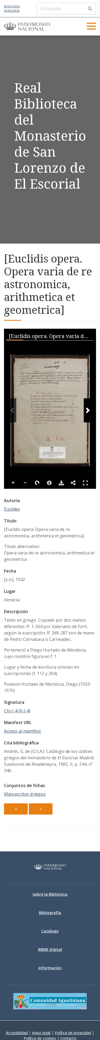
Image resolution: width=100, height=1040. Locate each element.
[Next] (88, 410)
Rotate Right (37, 483)
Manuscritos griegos (25, 794)
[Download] (61, 483)
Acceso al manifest (22, 731)
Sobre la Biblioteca (50, 894)
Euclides (12, 509)
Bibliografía (50, 912)
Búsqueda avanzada (12, 8)
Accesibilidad (17, 1032)
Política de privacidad (73, 1032)
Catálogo (50, 931)
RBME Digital (50, 949)
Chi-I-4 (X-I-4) (17, 711)
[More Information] (49, 483)
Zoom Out (25, 483)
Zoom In (13, 483)
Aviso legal (41, 1032)
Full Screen (85, 483)
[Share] (73, 483)
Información (50, 967)
